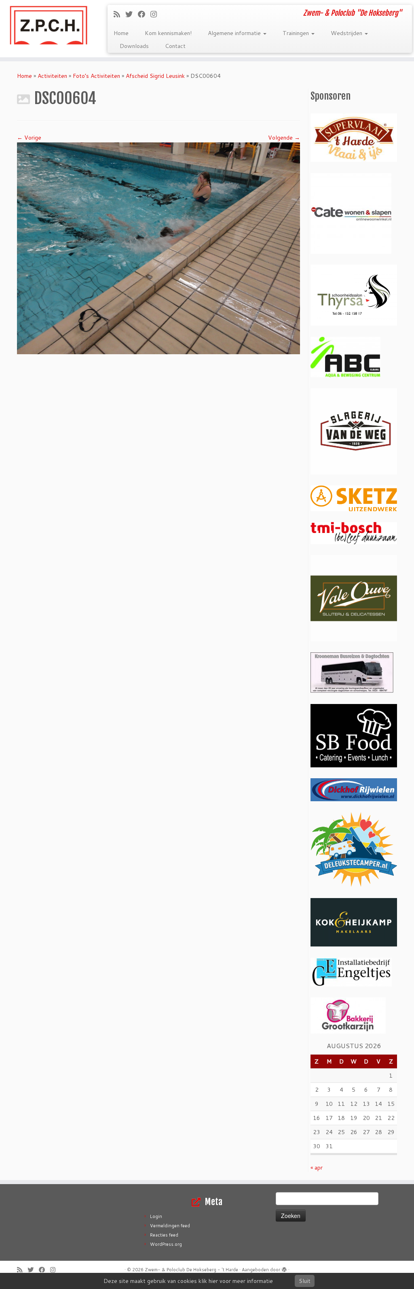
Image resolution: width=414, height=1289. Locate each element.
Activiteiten (52, 76)
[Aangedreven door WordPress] (284, 1268)
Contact (175, 46)
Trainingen (296, 33)
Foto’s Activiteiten (96, 76)
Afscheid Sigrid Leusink (155, 76)
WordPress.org (166, 1244)
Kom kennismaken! (168, 33)
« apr (316, 1168)
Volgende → (284, 138)
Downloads (134, 46)
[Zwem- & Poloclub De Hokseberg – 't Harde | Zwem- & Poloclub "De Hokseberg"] (48, 24)
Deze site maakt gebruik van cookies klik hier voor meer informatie (188, 1281)
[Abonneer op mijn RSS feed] (119, 14)
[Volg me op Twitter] (131, 14)
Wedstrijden (347, 33)
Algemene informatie (235, 33)
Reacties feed (164, 1235)
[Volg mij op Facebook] (144, 14)
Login (156, 1216)
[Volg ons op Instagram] (156, 14)
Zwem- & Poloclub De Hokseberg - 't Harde (191, 1269)
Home (121, 33)
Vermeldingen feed (170, 1225)
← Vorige (29, 138)
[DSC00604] (158, 248)
